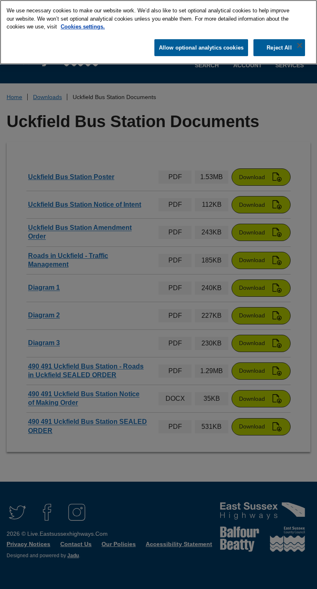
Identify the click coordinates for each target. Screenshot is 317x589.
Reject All (279, 48)
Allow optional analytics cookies (201, 48)
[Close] (300, 45)
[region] (158, 32)
